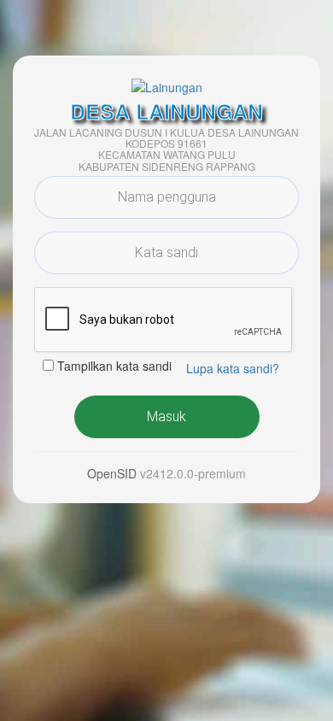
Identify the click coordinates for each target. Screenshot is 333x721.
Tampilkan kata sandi (114, 365)
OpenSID (112, 473)
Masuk (166, 416)
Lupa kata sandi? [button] (232, 368)
